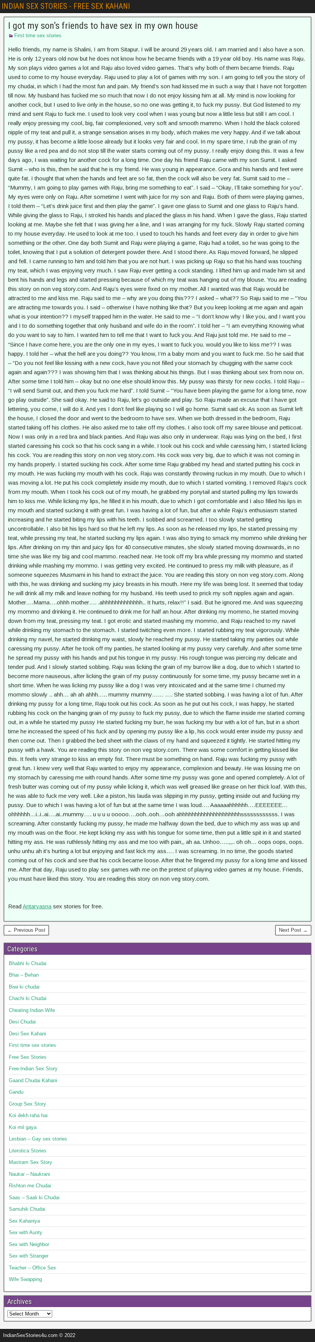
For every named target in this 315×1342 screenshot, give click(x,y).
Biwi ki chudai (24, 987)
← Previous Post (26, 930)
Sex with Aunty (25, 1232)
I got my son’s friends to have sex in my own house (103, 25)
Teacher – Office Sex (32, 1268)
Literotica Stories (27, 1151)
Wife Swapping (25, 1279)
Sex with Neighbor (29, 1244)
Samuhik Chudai (27, 1209)
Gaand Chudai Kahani (33, 1080)
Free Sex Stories (27, 1057)
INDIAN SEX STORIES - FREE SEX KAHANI (66, 6)
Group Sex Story (27, 1104)
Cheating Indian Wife (32, 1010)
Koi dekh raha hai (28, 1115)
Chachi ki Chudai (27, 998)
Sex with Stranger (28, 1256)
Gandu (16, 1092)
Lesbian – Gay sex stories (38, 1139)
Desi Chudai (22, 1022)
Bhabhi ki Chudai (27, 963)
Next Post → (293, 930)
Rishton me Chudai (30, 1185)
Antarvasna (37, 906)
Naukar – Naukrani (29, 1174)
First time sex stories (37, 35)
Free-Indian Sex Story (33, 1068)
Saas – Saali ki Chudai (34, 1197)
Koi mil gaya (22, 1127)
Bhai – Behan (24, 975)
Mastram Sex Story (30, 1162)
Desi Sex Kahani (27, 1034)
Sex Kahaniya (24, 1221)
